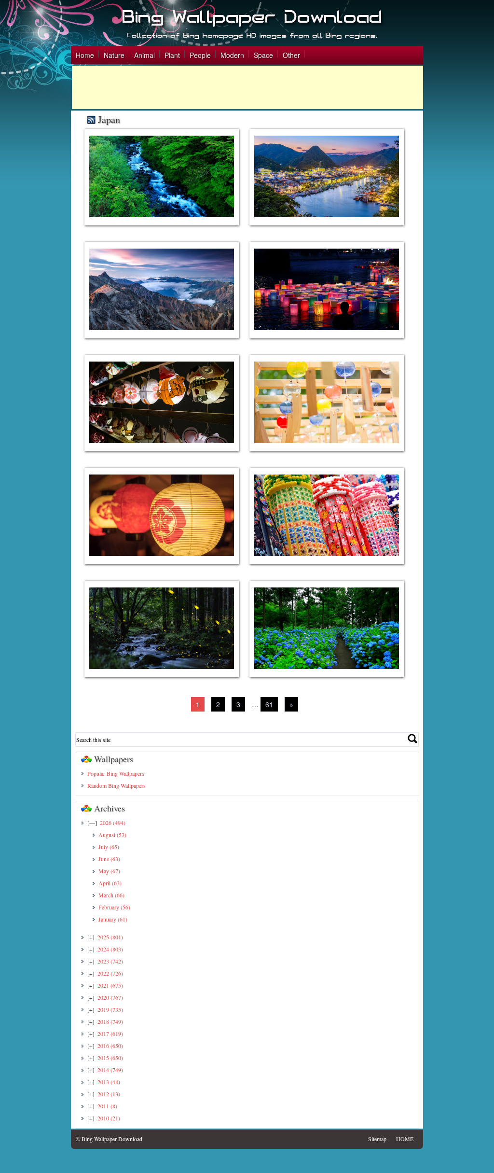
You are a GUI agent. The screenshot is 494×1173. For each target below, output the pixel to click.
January (112, 919)
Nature (114, 55)
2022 (110, 973)
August (112, 834)
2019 (110, 1009)
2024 (110, 949)
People (200, 55)
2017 (110, 1033)
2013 (108, 1082)
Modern (232, 55)
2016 (110, 1045)
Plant (172, 55)
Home (85, 55)
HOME (404, 1139)
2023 (110, 961)
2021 (110, 985)
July (108, 847)
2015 (110, 1057)
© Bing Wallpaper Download (109, 1139)
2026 (112, 822)
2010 (108, 1118)
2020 (110, 997)
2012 (108, 1094)
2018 (110, 1021)
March (111, 895)
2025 (110, 937)
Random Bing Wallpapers (116, 785)
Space (263, 55)
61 (269, 704)
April (110, 883)
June (109, 859)
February (114, 907)
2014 (110, 1070)
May (109, 871)
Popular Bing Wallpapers (115, 773)
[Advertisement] (247, 87)
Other (291, 55)
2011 (107, 1106)
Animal (144, 55)
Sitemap (377, 1139)
